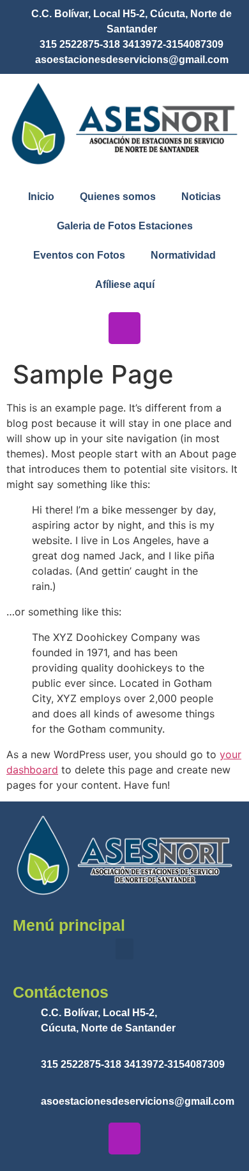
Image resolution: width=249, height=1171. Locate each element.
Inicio (41, 196)
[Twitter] (163, 328)
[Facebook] (86, 328)
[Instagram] (124, 328)
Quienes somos (118, 196)
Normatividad (183, 255)
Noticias (201, 196)
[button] (124, 948)
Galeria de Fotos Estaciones (125, 225)
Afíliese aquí (125, 284)
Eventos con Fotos (79, 255)
